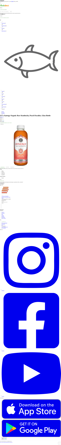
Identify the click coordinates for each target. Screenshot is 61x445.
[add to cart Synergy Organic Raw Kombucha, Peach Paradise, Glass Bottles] (2, 194)
